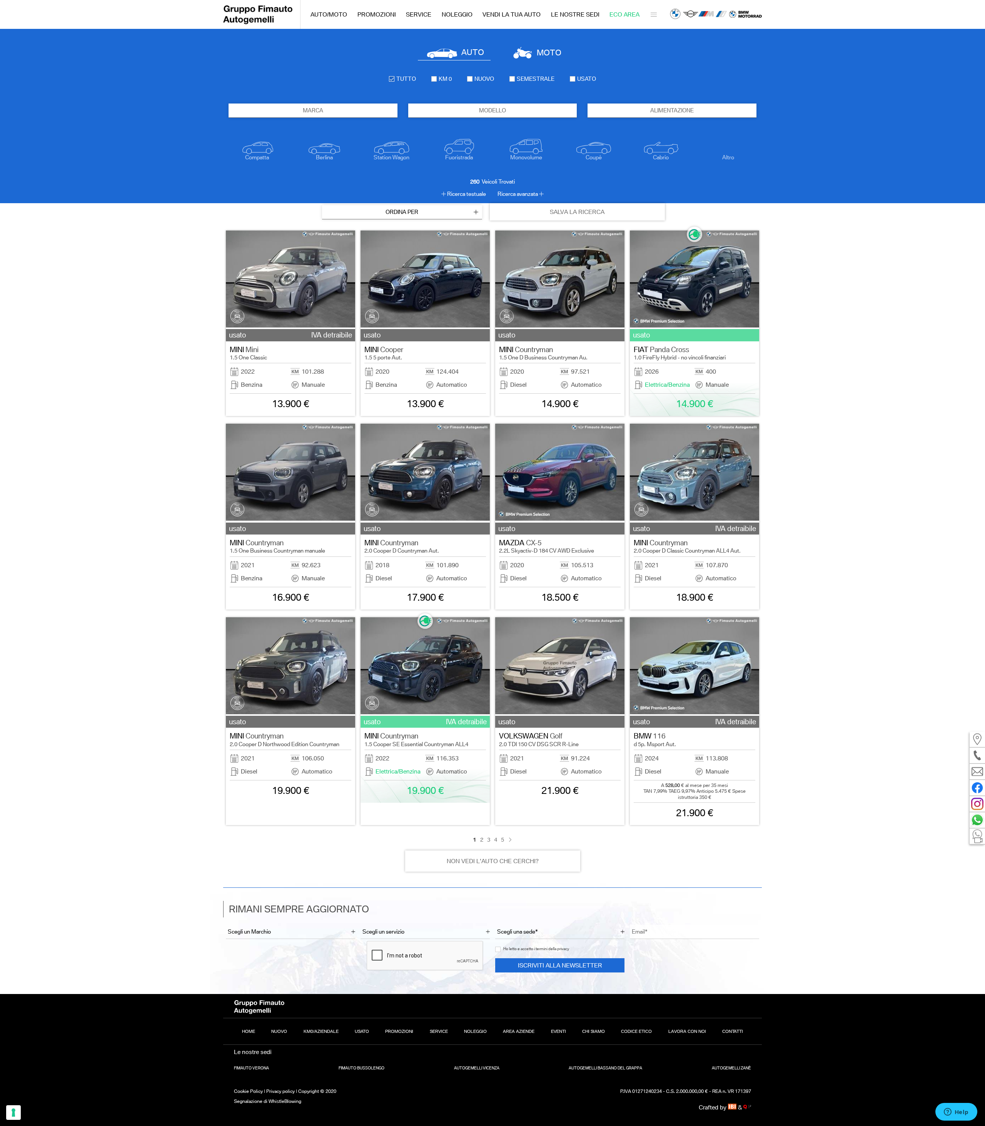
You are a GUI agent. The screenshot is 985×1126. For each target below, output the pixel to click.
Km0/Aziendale (321, 1031)
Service (418, 14)
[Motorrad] (745, 14)
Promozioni (376, 14)
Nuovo (279, 1031)
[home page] (257, 22)
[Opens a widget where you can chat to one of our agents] (956, 1112)
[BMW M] (706, 14)
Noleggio (457, 14)
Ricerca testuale (466, 194)
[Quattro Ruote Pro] (747, 1107)
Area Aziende (518, 1031)
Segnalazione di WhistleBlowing (267, 1101)
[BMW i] (721, 14)
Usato (362, 1031)
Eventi (558, 1031)
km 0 (445, 79)
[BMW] (675, 14)
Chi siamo (593, 1031)
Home (248, 1031)
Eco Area (624, 14)
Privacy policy (280, 1091)
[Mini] (690, 14)
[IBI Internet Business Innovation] (733, 1107)
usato (586, 79)
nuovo (484, 79)
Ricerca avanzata (518, 194)
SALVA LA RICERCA (577, 212)
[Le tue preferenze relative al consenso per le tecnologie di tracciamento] (13, 1112)
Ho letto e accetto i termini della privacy (536, 949)
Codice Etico (636, 1031)
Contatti (732, 1031)
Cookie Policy (248, 1091)
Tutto (406, 79)
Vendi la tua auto (511, 14)
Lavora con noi (687, 1031)
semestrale (535, 79)
